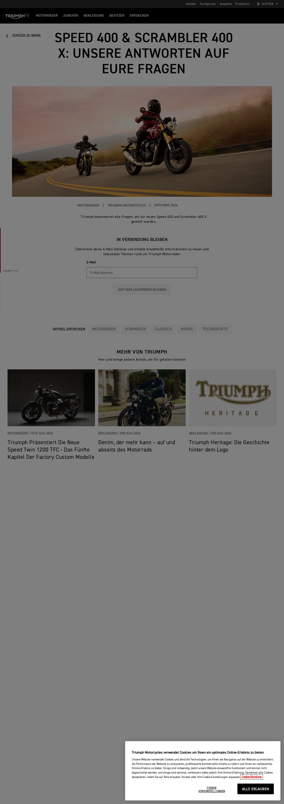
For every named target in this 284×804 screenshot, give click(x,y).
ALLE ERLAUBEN (255, 789)
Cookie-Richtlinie (252, 777)
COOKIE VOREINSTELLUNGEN (211, 790)
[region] (202, 770)
